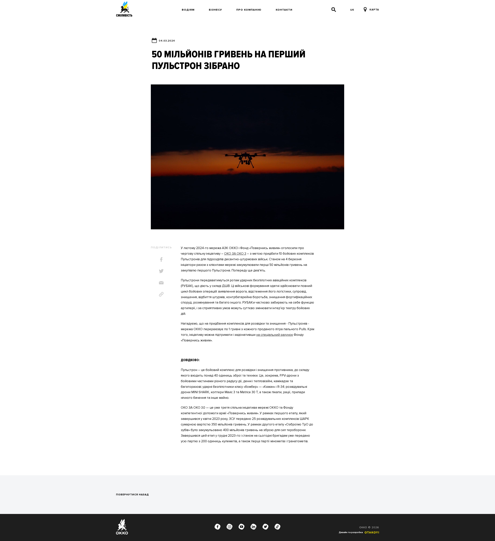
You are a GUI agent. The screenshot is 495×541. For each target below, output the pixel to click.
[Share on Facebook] (161, 259)
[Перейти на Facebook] (217, 527)
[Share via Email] (161, 282)
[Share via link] (161, 294)
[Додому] (124, 9)
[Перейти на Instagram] (229, 527)
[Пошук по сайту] (334, 9)
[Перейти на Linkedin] (253, 527)
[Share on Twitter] (161, 271)
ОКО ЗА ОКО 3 (235, 254)
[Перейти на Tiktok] (277, 527)
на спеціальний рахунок (274, 335)
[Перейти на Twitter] (265, 527)
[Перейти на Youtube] (241, 527)
